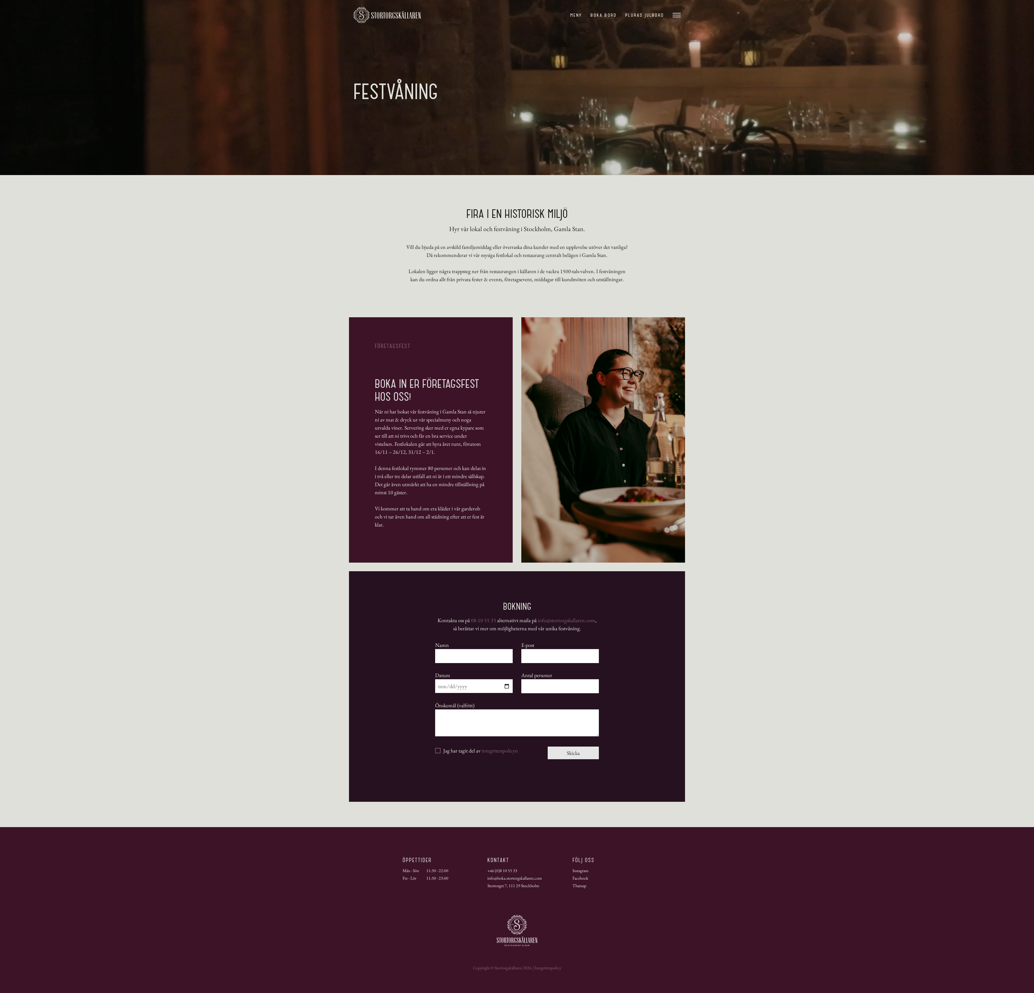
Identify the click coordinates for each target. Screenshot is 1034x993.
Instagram (580, 870)
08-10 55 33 (483, 620)
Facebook (580, 878)
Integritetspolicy (548, 968)
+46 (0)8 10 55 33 (502, 870)
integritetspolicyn (500, 750)
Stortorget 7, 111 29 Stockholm (513, 886)
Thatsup (579, 886)
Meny (576, 15)
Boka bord (604, 15)
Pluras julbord (644, 15)
